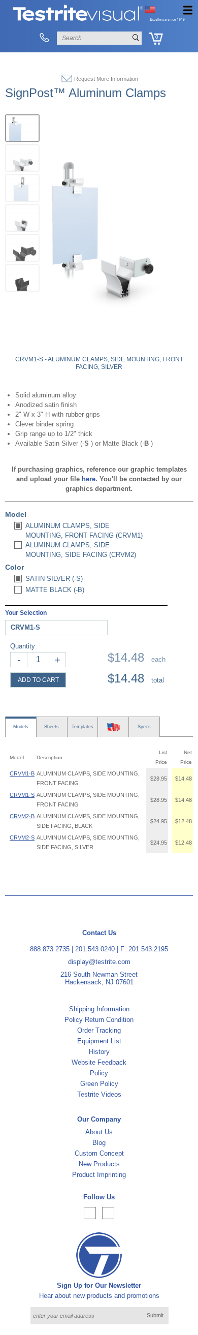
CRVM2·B (22, 816)
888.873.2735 (50, 949)
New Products (99, 1164)
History (99, 1051)
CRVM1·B (22, 773)
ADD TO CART (38, 680)
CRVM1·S (22, 795)
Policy (99, 1073)
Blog (99, 1142)
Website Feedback (99, 1062)
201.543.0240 (95, 949)
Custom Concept (99, 1153)
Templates (82, 726)
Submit (155, 1315)
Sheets (51, 726)
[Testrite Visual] (99, 20)
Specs (144, 726)
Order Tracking (99, 1030)
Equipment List (99, 1041)
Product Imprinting (99, 1174)
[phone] (44, 38)
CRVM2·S (22, 837)
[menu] (188, 10)
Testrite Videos (99, 1094)
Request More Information (106, 79)
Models (20, 726)
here (88, 479)
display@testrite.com (99, 962)
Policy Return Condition (99, 1019)
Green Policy (99, 1084)
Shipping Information (99, 1009)
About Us (99, 1132)
